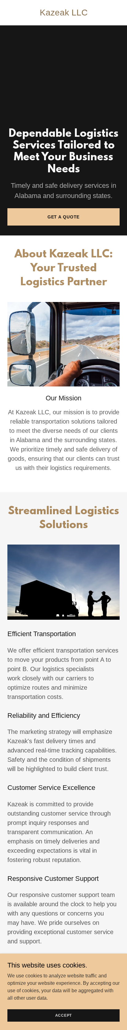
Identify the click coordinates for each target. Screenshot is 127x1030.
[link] (64, 13)
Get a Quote (63, 216)
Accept (63, 1015)
